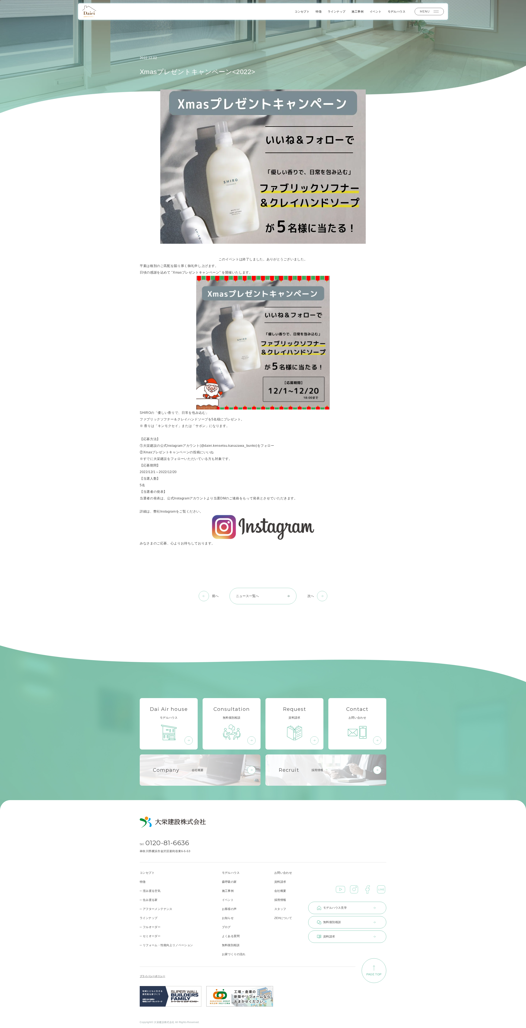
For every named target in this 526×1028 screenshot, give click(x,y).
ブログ (226, 927)
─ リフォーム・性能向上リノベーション (166, 945)
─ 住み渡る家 (149, 900)
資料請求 (280, 881)
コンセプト (302, 11)
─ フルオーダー (150, 927)
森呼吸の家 (229, 881)
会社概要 (280, 890)
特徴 (319, 11)
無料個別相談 (231, 945)
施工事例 (357, 11)
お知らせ (228, 918)
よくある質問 (231, 936)
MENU (424, 11)
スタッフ (280, 909)
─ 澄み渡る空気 (150, 890)
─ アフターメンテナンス (156, 909)
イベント (376, 11)
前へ (215, 596)
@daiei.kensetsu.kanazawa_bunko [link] (228, 445)
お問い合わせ (283, 872)
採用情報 (280, 900)
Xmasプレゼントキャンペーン (166, 452)
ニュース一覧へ (247, 596)
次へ (310, 596)
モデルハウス (396, 11)
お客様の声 (229, 909)
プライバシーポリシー (152, 976)
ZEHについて (283, 918)
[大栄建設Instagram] (263, 527)
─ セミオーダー (150, 936)
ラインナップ (336, 11)
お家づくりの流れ (234, 954)
